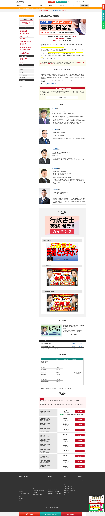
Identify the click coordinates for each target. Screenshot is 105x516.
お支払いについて (36, 492)
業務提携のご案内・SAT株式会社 (53, 491)
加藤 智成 (55, 189)
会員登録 (76, 1)
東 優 (54, 108)
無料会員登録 (21, 485)
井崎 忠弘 (55, 149)
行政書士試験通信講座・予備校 (28, 8)
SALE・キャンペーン (24, 36)
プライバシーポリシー (36, 482)
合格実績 (29, 5)
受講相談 (52, 1)
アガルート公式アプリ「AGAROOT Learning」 (25, 53)
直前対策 (21, 72)
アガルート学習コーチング (68, 480)
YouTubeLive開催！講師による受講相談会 (24, 31)
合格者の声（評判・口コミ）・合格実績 (25, 59)
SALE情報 (40, 5)
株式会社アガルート (51, 480)
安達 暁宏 (55, 168)
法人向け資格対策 (84, 5)
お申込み (80, 411)
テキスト (80, 343)
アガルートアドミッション (68, 486)
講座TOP (18, 5)
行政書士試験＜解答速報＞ (25, 33)
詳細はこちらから (62, 97)
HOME (20, 8)
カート (81, 1)
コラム (73, 5)
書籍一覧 (65, 494)
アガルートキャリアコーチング (69, 488)
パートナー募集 (50, 487)
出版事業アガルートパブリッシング (69, 490)
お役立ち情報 (22, 80)
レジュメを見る (74, 334)
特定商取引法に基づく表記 (37, 485)
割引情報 (50, 5)
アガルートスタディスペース (68, 492)
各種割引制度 (22, 38)
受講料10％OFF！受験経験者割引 (23, 44)
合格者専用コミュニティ (23, 496)
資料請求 (20, 487)
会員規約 (34, 480)
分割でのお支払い (22, 500)
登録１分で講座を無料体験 (25, 49)
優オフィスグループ (52, 83)
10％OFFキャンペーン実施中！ (26, 22)
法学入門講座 (22, 77)
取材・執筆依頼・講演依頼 (52, 489)
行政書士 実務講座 (23, 75)
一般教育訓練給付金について (37, 494)
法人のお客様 (50, 485)
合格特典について (23, 62)
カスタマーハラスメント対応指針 (38, 490)
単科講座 (21, 69)
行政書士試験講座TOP (24, 16)
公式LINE (71, 1)
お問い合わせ (21, 491)
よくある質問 (61, 5)
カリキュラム (22, 67)
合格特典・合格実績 (23, 56)
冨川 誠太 (55, 129)
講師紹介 (21, 84)
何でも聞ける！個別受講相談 (25, 47)
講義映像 (73, 343)
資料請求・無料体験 (62, 1)
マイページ (86, 1)
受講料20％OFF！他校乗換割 (25, 41)
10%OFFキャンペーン (58, 10)
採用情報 (49, 482)
